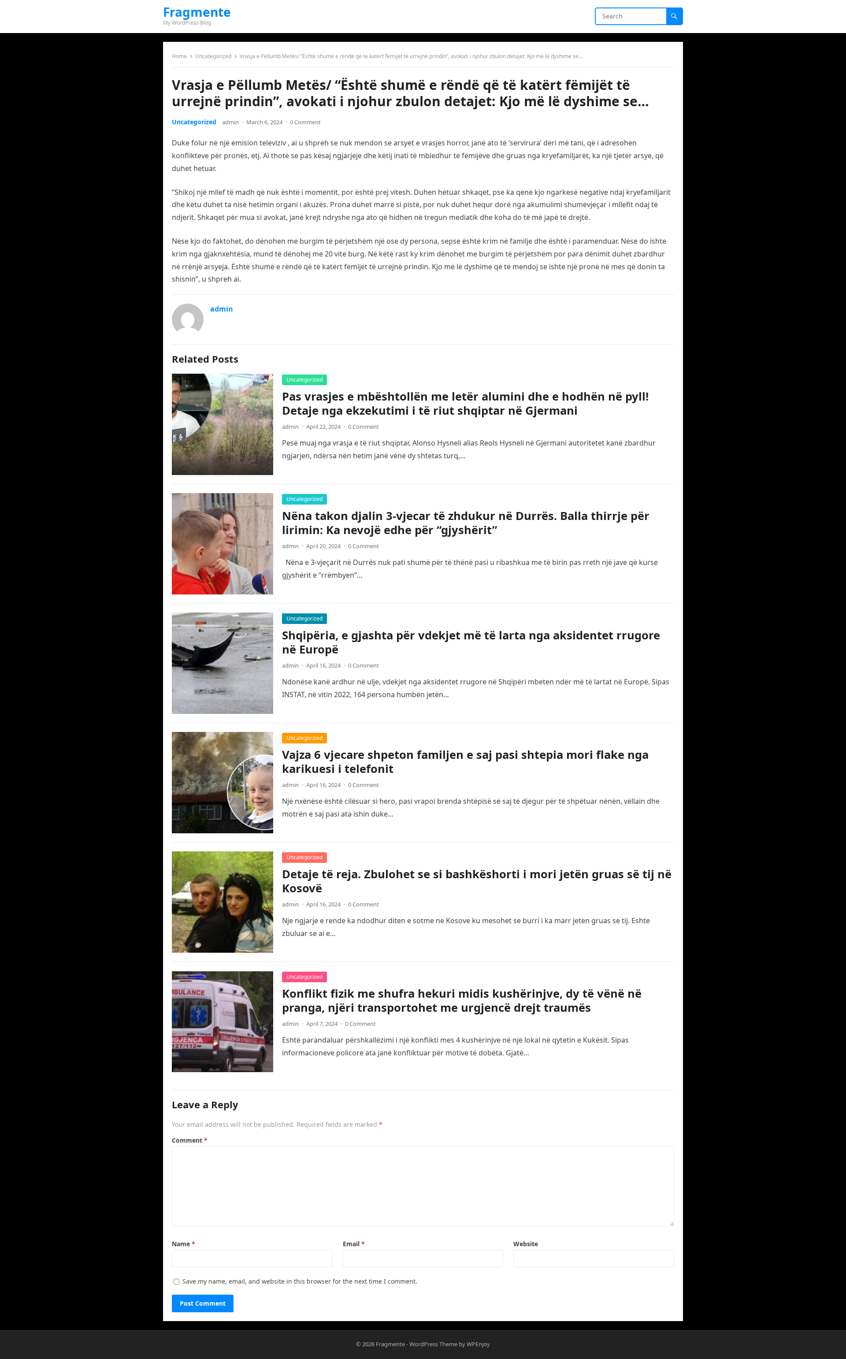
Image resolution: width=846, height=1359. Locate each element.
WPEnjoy (478, 1344)
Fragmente (197, 12)
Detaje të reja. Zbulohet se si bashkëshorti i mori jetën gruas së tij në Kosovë (477, 881)
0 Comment (305, 122)
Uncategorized (213, 56)
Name (183, 1244)
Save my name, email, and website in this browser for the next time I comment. (299, 1281)
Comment (190, 1140)
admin (230, 122)
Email (354, 1244)
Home (179, 56)
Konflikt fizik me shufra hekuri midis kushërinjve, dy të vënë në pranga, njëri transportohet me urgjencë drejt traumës (462, 1000)
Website (525, 1244)
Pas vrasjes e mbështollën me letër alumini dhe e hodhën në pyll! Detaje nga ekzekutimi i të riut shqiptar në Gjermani (465, 403)
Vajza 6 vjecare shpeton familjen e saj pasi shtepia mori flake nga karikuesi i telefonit (465, 761)
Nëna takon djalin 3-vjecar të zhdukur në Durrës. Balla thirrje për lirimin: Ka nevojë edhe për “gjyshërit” (465, 523)
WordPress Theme (433, 1344)
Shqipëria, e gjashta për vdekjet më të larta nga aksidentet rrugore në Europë (471, 642)
